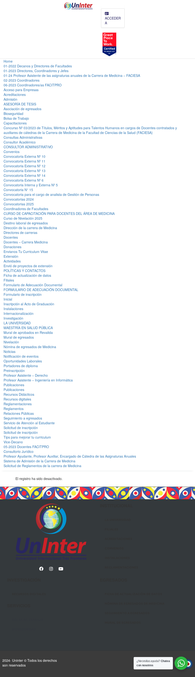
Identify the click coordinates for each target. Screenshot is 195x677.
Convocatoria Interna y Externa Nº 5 (31, 185)
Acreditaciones (15, 94)
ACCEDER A (113, 20)
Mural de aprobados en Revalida (28, 332)
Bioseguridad (13, 113)
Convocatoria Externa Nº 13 (24, 170)
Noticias (9, 351)
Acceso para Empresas (21, 89)
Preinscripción (14, 370)
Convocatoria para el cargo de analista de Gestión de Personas (51, 194)
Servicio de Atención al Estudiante (29, 422)
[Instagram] (51, 568)
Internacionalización (19, 313)
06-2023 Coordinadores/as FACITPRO (33, 85)
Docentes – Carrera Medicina (26, 242)
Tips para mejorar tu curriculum (27, 437)
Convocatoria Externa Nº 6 (24, 180)
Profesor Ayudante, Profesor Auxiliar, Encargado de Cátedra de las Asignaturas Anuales (70, 456)
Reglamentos (14, 408)
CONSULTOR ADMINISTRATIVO (28, 146)
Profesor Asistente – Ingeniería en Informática (38, 380)
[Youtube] (61, 568)
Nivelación (11, 342)
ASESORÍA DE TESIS (20, 104)
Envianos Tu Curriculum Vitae (26, 251)
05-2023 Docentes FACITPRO (26, 446)
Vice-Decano (13, 442)
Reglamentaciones (18, 403)
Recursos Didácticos (19, 394)
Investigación (13, 318)
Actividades (12, 261)
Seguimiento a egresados (23, 418)
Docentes (11, 237)
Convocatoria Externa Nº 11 (24, 161)
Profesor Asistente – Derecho (26, 375)
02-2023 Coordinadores (21, 80)
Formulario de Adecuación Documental (33, 284)
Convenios (12, 151)
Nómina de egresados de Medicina (30, 346)
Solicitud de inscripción (21, 427)
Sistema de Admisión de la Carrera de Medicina (39, 461)
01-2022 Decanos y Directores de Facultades (38, 66)
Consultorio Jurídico (19, 451)
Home (8, 61)
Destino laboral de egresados (26, 223)
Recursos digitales (17, 399)
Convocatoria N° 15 (18, 189)
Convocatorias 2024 (19, 199)
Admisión (10, 99)
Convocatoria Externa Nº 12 (24, 165)
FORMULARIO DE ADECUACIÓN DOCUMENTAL (41, 289)
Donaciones (12, 246)
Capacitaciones (15, 123)
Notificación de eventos (21, 356)
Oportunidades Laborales (23, 361)
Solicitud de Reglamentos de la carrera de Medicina (42, 465)
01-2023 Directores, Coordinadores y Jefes (36, 70)
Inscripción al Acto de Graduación (29, 303)
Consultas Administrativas (23, 137)
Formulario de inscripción (23, 294)
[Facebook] (41, 568)
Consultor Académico (20, 142)
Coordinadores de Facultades (26, 208)
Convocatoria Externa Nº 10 (24, 156)
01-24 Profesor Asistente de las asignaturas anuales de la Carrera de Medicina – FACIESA (72, 75)
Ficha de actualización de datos (27, 275)
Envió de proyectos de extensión (28, 265)
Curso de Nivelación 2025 (23, 218)
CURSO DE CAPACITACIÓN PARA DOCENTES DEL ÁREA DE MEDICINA (59, 213)
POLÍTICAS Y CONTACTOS (24, 270)
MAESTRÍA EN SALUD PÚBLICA (28, 327)
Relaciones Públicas (19, 413)
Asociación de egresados (22, 108)
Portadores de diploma (21, 365)
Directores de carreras (20, 232)
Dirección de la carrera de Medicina (30, 227)
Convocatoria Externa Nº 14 (24, 175)
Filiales (9, 280)
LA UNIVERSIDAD (17, 323)
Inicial (8, 299)
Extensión (11, 256)
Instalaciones (13, 308)
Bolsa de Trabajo (16, 118)
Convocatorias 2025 (19, 204)
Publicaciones (14, 384)
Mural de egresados (19, 337)
